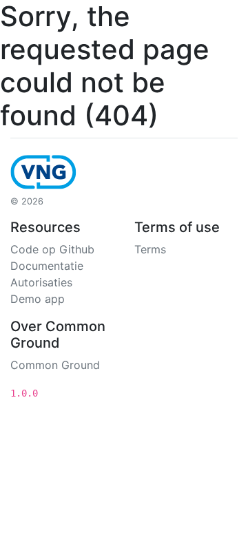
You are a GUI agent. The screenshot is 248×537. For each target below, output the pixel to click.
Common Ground (55, 365)
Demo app (37, 299)
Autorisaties (41, 282)
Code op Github (52, 249)
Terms (150, 249)
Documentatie (46, 266)
